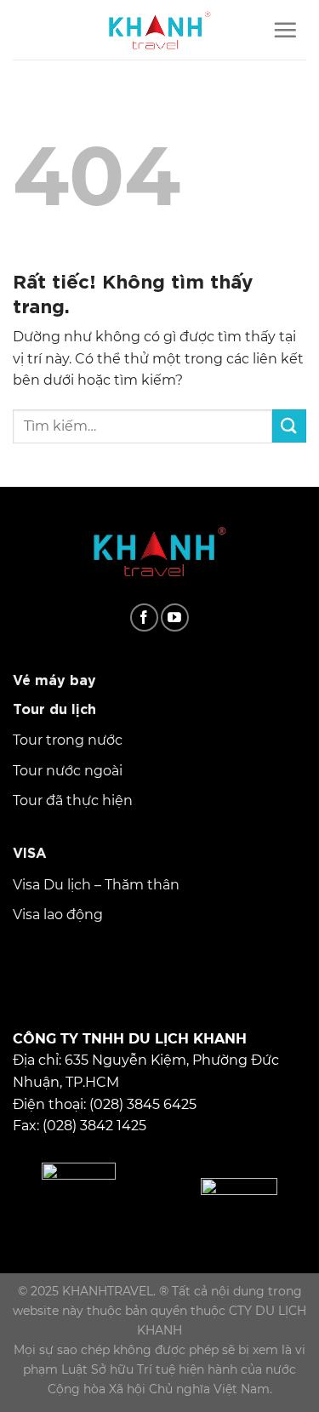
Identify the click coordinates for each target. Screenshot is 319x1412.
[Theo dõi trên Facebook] (144, 617)
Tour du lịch (54, 707)
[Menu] (285, 30)
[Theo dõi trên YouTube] (175, 617)
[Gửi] (289, 426)
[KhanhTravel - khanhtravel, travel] (160, 30)
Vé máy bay (54, 678)
